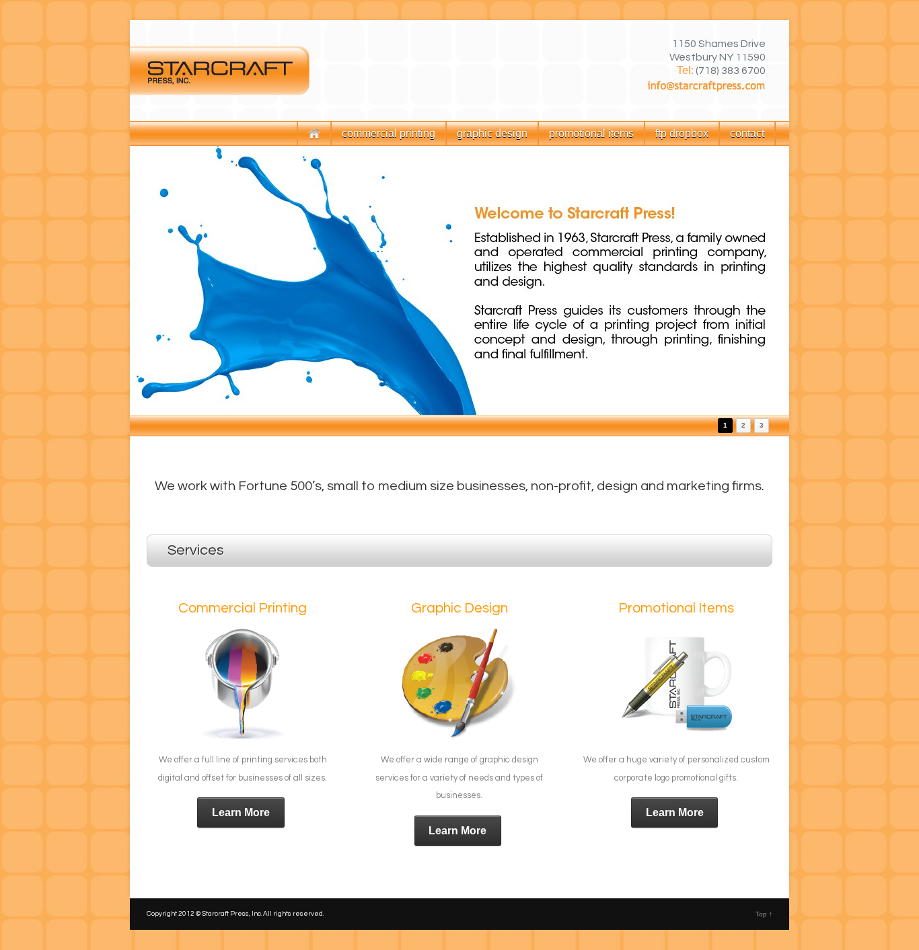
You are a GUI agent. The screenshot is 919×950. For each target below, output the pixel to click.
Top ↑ (764, 914)
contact (747, 133)
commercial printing (388, 133)
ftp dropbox (681, 133)
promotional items (591, 133)
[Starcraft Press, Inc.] (459, 70)
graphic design (492, 133)
